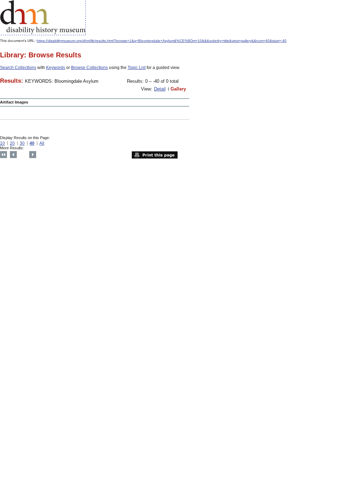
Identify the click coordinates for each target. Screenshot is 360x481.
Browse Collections (89, 67)
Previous (13, 154)
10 (2, 143)
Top (3, 154)
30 (22, 143)
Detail (160, 89)
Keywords (55, 67)
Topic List (137, 67)
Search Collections (18, 67)
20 (12, 143)
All (41, 143)
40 (32, 143)
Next (32, 154)
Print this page (154, 155)
